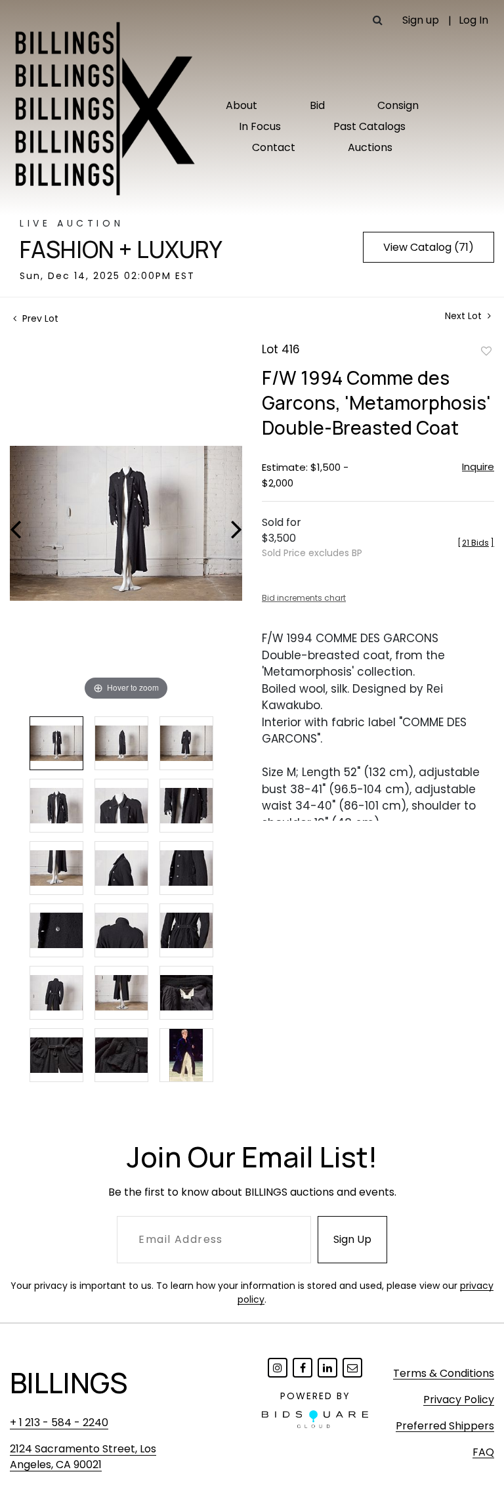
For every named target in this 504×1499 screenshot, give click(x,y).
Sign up (420, 20)
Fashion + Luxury (121, 249)
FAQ (483, 1452)
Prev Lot (39, 318)
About (241, 105)
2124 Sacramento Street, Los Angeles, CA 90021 (83, 1456)
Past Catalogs (369, 126)
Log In (473, 20)
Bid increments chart (304, 597)
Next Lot (464, 316)
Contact (273, 147)
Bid (317, 105)
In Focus (260, 126)
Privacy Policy (458, 1399)
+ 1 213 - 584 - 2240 (59, 1422)
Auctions (370, 147)
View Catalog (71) (428, 247)
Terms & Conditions (443, 1373)
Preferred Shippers (445, 1425)
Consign (398, 105)
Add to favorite (486, 350)
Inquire (478, 466)
